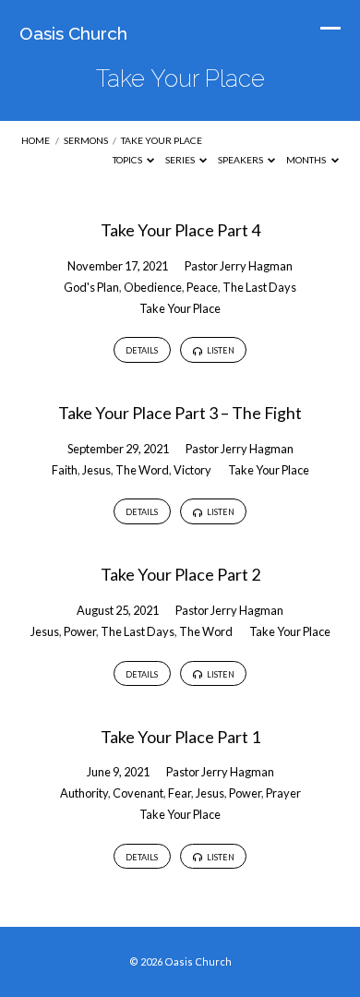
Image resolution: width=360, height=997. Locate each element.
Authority (84, 793)
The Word (142, 469)
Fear (179, 793)
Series (181, 159)
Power (80, 631)
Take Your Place (161, 140)
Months (307, 159)
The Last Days (259, 287)
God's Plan (91, 287)
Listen (219, 350)
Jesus (96, 469)
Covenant (138, 793)
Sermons (86, 140)
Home (35, 140)
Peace (202, 287)
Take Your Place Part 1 (180, 737)
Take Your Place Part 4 (180, 230)
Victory (192, 469)
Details (142, 350)
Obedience (153, 287)
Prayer (283, 793)
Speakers (241, 159)
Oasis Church (73, 33)
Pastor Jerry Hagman (239, 265)
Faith (65, 469)
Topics (128, 159)
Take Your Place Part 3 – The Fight (180, 412)
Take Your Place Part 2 (180, 574)
